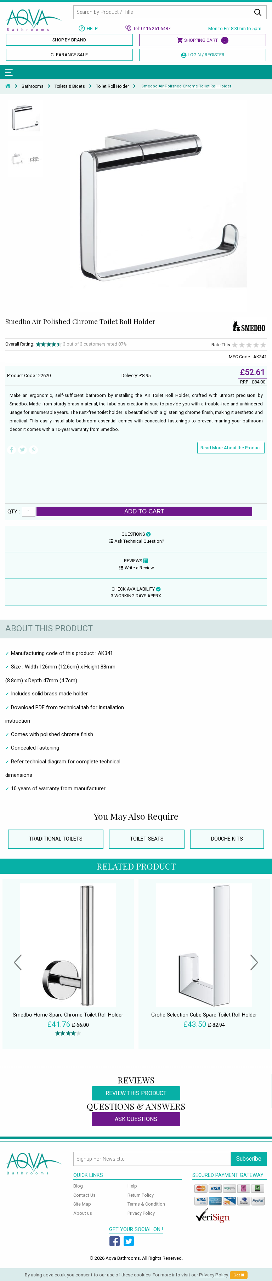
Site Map (82, 1204)
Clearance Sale (69, 54)
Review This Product (136, 1093)
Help (132, 1186)
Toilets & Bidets (70, 86)
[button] (18, 963)
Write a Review (139, 567)
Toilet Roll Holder (112, 86)
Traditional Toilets (56, 839)
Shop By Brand (69, 39)
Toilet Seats (147, 839)
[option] (25, 119)
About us (82, 1213)
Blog (78, 1186)
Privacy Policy (141, 1213)
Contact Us (84, 1195)
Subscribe (248, 1158)
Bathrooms (33, 86)
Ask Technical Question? (139, 541)
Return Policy (141, 1195)
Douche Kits (227, 839)
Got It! (238, 1275)
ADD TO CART (144, 511)
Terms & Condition (146, 1204)
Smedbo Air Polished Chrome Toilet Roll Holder (186, 86)
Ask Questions (136, 1119)
